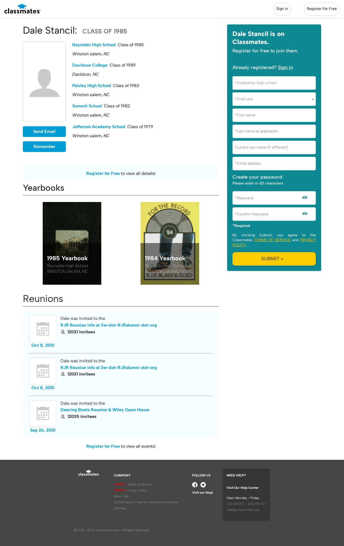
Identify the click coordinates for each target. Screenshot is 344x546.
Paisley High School (91, 85)
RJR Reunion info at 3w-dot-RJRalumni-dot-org (108, 325)
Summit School (87, 106)
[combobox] (274, 83)
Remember (44, 146)
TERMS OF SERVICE (272, 240)
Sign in (285, 67)
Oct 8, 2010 (42, 345)
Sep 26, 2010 (42, 430)
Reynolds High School (94, 44)
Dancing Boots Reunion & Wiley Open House (104, 409)
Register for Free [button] (103, 173)
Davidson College (90, 65)
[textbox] (274, 82)
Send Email (44, 131)
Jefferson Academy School (98, 126)
